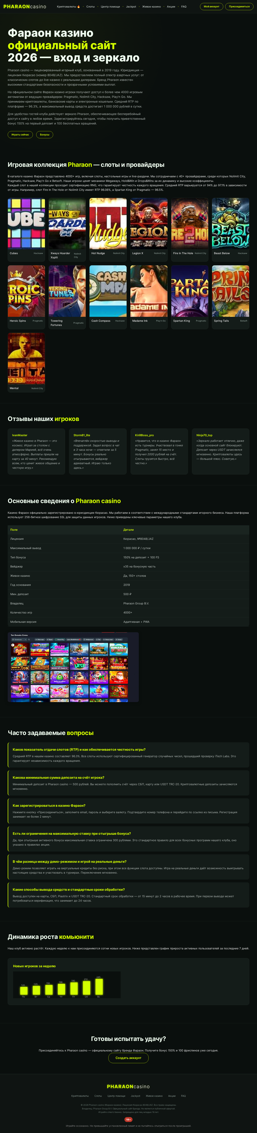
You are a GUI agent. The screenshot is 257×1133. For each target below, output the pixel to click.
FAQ (184, 6)
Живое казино (151, 6)
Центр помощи (110, 6)
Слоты (90, 6)
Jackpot (131, 6)
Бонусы (44, 134)
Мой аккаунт (211, 6)
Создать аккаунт (128, 1058)
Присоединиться (239, 6)
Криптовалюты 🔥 (68, 6)
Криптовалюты (80, 1095)
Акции (171, 6)
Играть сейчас (20, 134)
